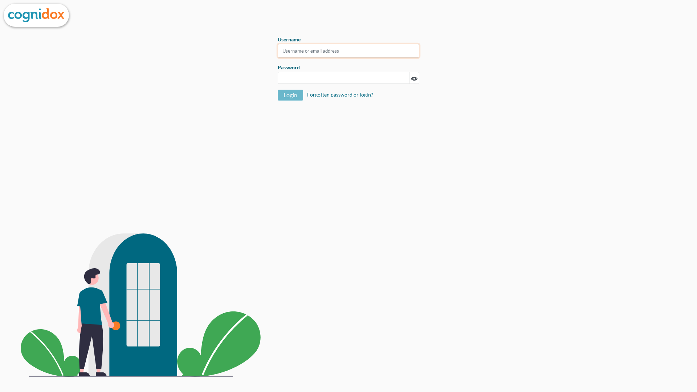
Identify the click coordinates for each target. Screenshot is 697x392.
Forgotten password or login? (340, 94)
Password (289, 67)
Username (289, 39)
